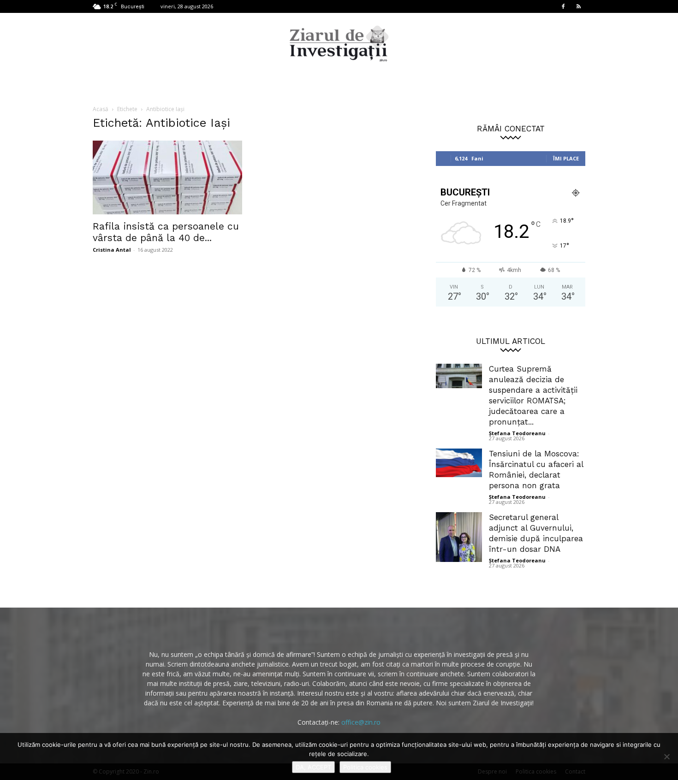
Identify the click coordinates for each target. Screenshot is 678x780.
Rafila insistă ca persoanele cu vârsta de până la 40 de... (166, 231)
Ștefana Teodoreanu (517, 433)
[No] (666, 756)
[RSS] (578, 6)
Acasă (100, 109)
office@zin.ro (361, 722)
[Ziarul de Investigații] (339, 43)
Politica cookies (365, 767)
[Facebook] (563, 6)
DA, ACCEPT (313, 767)
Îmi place (566, 158)
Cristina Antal (112, 249)
